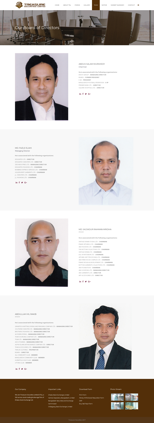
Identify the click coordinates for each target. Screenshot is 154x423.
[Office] (132, 399)
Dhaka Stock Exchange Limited (58, 395)
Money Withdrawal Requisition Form (91, 398)
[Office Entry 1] (117, 407)
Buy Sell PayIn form (86, 404)
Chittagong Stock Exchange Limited (60, 407)
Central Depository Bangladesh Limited (61, 398)
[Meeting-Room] (132, 407)
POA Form (82, 395)
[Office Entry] (117, 399)
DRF (80, 401)
